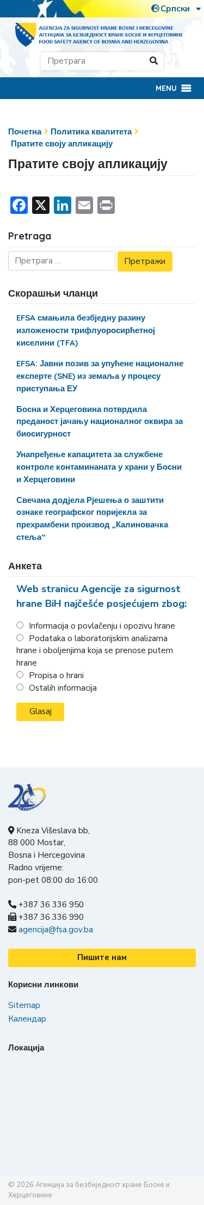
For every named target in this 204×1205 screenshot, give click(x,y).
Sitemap (24, 1005)
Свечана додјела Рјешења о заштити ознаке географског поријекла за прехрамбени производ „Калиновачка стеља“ (92, 518)
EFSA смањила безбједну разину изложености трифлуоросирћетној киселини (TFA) (85, 330)
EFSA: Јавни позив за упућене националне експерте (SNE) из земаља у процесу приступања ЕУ (99, 376)
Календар (27, 1018)
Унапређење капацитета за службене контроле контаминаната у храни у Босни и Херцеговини (99, 466)
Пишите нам (102, 957)
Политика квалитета (91, 131)
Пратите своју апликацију (62, 143)
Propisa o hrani (56, 675)
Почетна (24, 131)
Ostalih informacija (63, 688)
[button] (166, 88)
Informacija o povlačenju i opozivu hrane (102, 625)
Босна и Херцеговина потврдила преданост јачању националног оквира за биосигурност (99, 421)
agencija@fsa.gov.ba (55, 929)
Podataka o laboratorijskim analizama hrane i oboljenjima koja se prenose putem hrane (94, 651)
